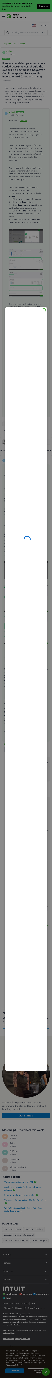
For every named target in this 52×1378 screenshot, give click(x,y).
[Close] (43, 310)
